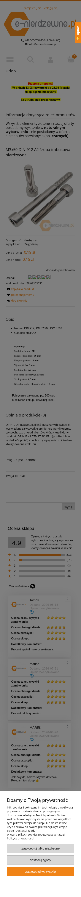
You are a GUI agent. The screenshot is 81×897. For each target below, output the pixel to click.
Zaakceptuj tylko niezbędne (40, 848)
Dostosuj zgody (40, 860)
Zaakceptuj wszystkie (40, 871)
